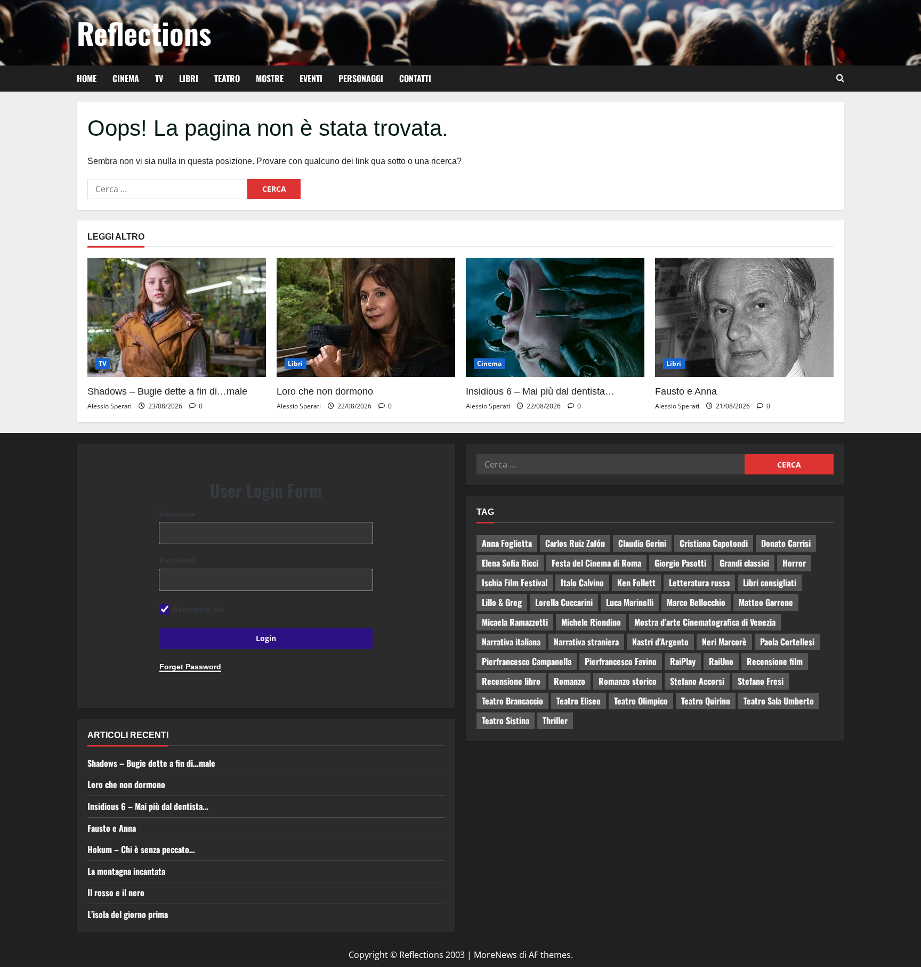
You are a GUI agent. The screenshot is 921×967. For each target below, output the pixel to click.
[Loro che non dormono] (366, 317)
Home (86, 78)
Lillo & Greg (502, 602)
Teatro (227, 78)
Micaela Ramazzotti (515, 622)
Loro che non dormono (325, 391)
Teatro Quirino (705, 700)
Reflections (144, 32)
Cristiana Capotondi (714, 543)
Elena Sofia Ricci (510, 562)
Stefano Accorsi (697, 681)
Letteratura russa (699, 582)
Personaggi (360, 78)
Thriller (555, 720)
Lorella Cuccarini (564, 602)
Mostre (270, 78)
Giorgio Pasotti (680, 562)
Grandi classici (744, 562)
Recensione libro (511, 681)
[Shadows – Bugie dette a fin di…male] (176, 317)
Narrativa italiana (511, 641)
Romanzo (569, 681)
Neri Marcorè (724, 641)
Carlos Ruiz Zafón (575, 543)
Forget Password (190, 666)
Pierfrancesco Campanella (526, 661)
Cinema (125, 78)
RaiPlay (683, 661)
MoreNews (495, 955)
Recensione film (775, 661)
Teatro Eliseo (578, 700)
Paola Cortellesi (787, 641)
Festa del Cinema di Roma (596, 562)
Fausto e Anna (686, 391)
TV (159, 78)
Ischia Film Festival (514, 582)
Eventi (311, 78)
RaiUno (721, 661)
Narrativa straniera (586, 641)
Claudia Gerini (642, 543)
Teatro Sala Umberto (779, 700)
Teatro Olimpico (641, 700)
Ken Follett (636, 582)
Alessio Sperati (109, 406)
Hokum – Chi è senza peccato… (141, 849)
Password (177, 560)
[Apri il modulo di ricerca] (840, 78)
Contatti (415, 78)
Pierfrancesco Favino (621, 661)
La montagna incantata (126, 871)
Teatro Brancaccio (512, 700)
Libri (188, 78)
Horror (794, 562)
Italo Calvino (582, 582)
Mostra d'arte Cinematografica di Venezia (704, 622)
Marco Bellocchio (696, 602)
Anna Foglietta (507, 543)
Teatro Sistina (505, 720)
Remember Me (198, 609)
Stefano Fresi (760, 681)
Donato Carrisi (786, 543)
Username (177, 514)
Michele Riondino (591, 622)
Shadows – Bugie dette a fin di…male (167, 391)
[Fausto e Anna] (744, 317)
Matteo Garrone (766, 602)
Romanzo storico (628, 681)
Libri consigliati (769, 582)
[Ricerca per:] (167, 189)
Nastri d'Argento (660, 641)
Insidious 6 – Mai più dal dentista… (540, 391)
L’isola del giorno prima (127, 914)
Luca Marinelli (629, 602)
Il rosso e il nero (115, 892)
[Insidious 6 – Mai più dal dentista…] (555, 317)
